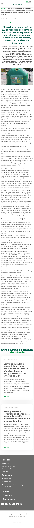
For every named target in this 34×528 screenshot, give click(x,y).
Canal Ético (5, 471)
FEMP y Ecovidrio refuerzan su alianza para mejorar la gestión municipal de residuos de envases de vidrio (17, 416)
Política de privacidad (20, 514)
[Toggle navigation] (2, 4)
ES (27, 2)
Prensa (6, 491)
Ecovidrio (3, 8)
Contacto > (7, 475)
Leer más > (7, 396)
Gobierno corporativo (8, 466)
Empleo (6, 495)
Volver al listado (9, 23)
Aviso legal (10, 514)
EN (30, 2)
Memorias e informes (8, 469)
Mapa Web (22, 516)
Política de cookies (13, 516)
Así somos (5, 463)
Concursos (8, 499)
